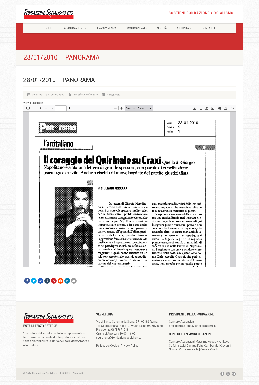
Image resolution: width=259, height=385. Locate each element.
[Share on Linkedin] (67, 281)
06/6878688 (155, 325)
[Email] (74, 281)
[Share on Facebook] (27, 281)
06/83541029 (124, 325)
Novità (162, 28)
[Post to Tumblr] (47, 281)
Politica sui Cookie (107, 345)
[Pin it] (54, 281)
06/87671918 (120, 329)
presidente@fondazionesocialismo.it (192, 325)
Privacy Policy (129, 345)
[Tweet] (34, 281)
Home (48, 28)
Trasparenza (107, 28)
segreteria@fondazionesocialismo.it (119, 337)
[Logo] (56, 14)
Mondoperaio (137, 28)
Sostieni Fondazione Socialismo (201, 13)
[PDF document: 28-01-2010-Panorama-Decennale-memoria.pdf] (129, 186)
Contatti (208, 28)
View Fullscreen (33, 102)
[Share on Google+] (40, 281)
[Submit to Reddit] (60, 281)
